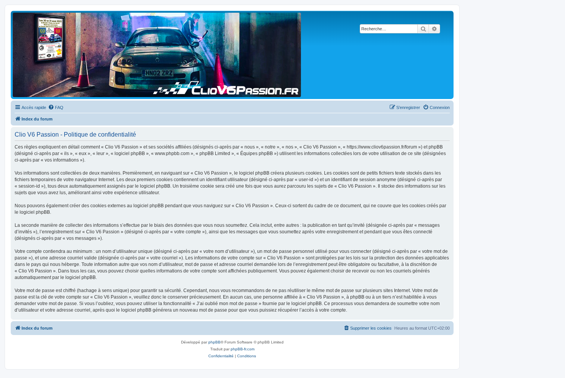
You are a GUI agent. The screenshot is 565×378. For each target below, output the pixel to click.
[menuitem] (55, 107)
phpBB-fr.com (242, 349)
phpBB (214, 342)
